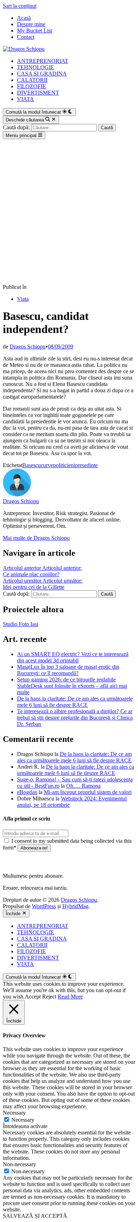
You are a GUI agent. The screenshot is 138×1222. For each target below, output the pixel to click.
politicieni (64, 465)
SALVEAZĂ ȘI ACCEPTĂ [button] (35, 1216)
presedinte (86, 465)
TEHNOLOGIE (35, 67)
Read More (70, 997)
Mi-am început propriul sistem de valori (88, 792)
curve (47, 465)
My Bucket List (34, 31)
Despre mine (31, 24)
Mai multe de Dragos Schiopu (36, 538)
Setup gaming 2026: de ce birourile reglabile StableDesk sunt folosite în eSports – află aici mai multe (72, 685)
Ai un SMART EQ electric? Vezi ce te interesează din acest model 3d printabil (72, 657)
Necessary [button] (14, 1113)
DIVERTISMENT (38, 93)
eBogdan (27, 792)
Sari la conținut (19, 6)
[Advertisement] (69, 211)
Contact (25, 37)
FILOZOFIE (31, 86)
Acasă (24, 18)
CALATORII (32, 80)
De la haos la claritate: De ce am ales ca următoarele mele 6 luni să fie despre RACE (75, 702)
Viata (23, 299)
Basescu (31, 465)
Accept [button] (33, 997)
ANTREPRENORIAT (42, 61)
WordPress (44, 906)
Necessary (22, 1120)
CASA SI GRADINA (42, 74)
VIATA (25, 99)
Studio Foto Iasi (20, 624)
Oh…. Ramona (83, 786)
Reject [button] (49, 997)
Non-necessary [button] (19, 1164)
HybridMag (75, 906)
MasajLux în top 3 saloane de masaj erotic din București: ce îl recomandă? (68, 670)
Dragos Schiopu (28, 347)
